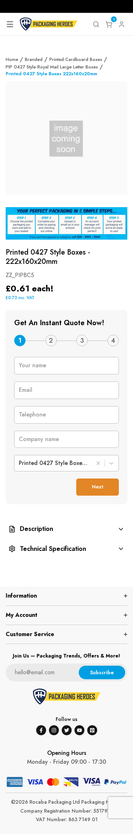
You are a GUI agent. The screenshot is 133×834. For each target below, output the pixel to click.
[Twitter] (67, 730)
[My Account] (121, 24)
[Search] (96, 24)
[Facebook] (41, 730)
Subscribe (102, 672)
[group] (66, 529)
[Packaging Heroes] (49, 24)
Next (97, 486)
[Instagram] (54, 730)
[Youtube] (79, 730)
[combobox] (20, 463)
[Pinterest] (92, 730)
